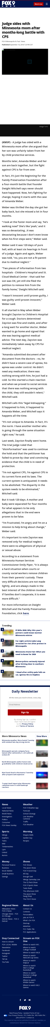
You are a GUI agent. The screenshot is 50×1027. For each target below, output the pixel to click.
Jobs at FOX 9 (28, 917)
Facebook (6, 950)
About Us (28, 905)
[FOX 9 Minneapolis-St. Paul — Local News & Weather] (9, 4)
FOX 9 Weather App (30, 808)
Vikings (4, 835)
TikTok (4, 959)
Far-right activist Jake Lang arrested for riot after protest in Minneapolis (31, 643)
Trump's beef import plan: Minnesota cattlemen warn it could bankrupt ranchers (16, 785)
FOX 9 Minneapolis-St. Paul (11, 41)
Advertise (26, 926)
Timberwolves (7, 846)
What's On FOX (29, 920)
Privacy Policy (27, 724)
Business (5, 868)
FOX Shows (27, 865)
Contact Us (27, 909)
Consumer (6, 822)
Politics (5, 819)
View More (42, 736)
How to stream (8, 941)
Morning (27, 831)
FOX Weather (28, 824)
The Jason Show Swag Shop (29, 895)
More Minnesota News (14, 736)
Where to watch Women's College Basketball (30, 975)
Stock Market (7, 871)
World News (7, 813)
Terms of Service (27, 726)
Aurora (4, 855)
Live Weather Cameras (28, 817)
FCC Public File (28, 929)
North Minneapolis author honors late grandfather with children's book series (17, 763)
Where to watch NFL (31, 944)
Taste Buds (27, 888)
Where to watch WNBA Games (29, 981)
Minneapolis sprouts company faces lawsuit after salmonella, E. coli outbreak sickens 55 (17, 753)
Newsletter (6, 947)
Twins (4, 841)
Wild (3, 843)
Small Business (8, 873)
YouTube (5, 962)
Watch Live (38, 4)
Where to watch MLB (31, 952)
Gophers (5, 838)
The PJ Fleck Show (30, 882)
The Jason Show (29, 868)
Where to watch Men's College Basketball (29, 967)
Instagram (6, 953)
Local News (6, 808)
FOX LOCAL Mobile (9, 944)
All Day (26, 873)
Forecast (26, 811)
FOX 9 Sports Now (30, 885)
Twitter (5, 956)
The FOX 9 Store (29, 899)
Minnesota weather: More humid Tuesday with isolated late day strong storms (18, 741)
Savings (5, 876)
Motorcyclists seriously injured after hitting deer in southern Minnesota (30, 664)
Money (5, 861)
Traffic (25, 821)
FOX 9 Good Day (29, 871)
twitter (25, 1000)
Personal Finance (8, 865)
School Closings (29, 813)
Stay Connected (10, 938)
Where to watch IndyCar (29, 961)
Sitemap (26, 923)
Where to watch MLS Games (31, 986)
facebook (20, 1000)
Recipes (26, 841)
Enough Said (28, 876)
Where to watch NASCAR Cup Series (30, 956)
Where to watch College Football (29, 948)
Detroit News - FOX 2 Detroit (10, 920)
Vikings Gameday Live (31, 879)
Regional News (10, 905)
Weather (28, 804)
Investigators (7, 816)
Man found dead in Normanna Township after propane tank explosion (17, 773)
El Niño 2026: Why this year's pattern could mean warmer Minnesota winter (29, 632)
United (4, 852)
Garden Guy (27, 838)
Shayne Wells (28, 835)
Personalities (28, 914)
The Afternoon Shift (31, 891)
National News (8, 811)
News (23, 41)
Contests (26, 911)
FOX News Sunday (9, 825)
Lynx (4, 849)
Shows (26, 861)
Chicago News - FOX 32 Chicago (10, 915)
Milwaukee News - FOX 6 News (9, 910)
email (30, 1000)
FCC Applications (29, 932)
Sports (5, 831)
